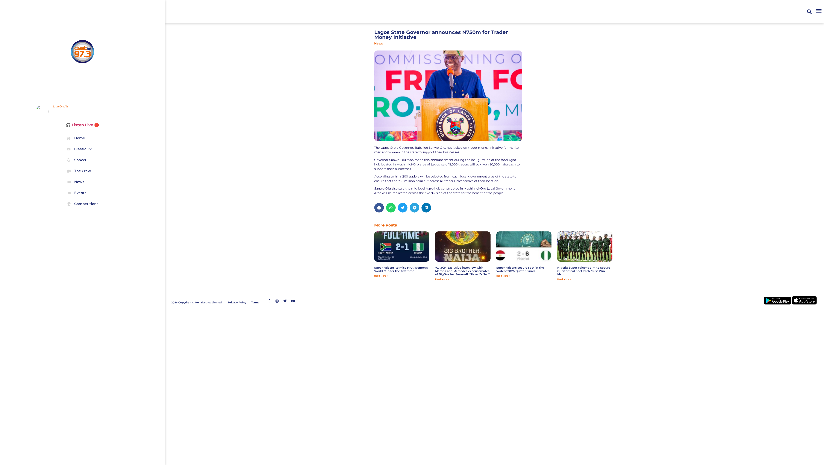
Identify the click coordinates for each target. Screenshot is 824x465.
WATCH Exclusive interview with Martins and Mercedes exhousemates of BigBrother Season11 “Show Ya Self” (462, 271)
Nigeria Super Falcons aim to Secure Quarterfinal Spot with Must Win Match (583, 271)
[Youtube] (292, 301)
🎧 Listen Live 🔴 (82, 125)
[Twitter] (285, 301)
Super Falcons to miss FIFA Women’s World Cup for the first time (401, 269)
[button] (809, 11)
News (378, 43)
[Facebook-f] (269, 301)
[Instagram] (277, 301)
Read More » (381, 275)
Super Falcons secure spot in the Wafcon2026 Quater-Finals (520, 269)
